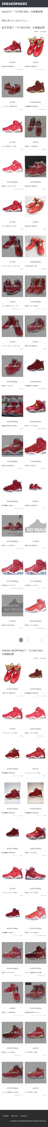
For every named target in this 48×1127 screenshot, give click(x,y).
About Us (14, 1116)
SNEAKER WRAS (27, 1121)
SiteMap (6, 1116)
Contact (24, 1116)
